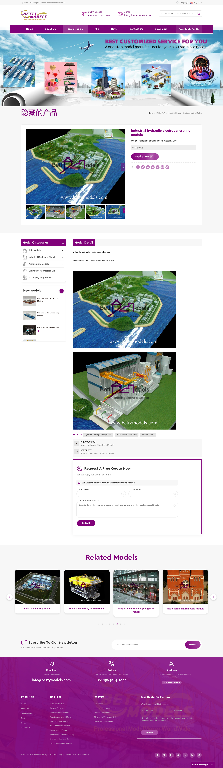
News (114, 29)
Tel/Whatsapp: (136, 489)
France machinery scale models (37, 608)
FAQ (97, 29)
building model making (59, 721)
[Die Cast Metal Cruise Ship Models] (29, 315)
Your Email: (84, 489)
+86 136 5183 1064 (99, 15)
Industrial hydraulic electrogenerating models (112, 483)
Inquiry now (142, 156)
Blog (60, 754)
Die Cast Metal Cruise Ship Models (48, 314)
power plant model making (127, 435)
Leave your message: (88, 501)
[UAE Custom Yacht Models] (29, 330)
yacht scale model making (61, 743)
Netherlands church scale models (136, 608)
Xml (74, 754)
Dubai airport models (185, 608)
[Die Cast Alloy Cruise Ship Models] (29, 301)
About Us (50, 29)
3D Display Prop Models (40, 278)
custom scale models (59, 708)
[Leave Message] (212, 765)
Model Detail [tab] (83, 242)
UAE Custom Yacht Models (48, 327)
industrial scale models (59, 713)
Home (29, 29)
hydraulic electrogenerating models (98, 435)
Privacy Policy (83, 754)
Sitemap (67, 754)
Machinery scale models (60, 726)
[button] (123, 167)
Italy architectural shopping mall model (87, 610)
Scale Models (75, 29)
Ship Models (35, 250)
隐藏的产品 (161, 113)
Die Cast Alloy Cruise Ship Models (47, 299)
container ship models (59, 739)
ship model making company (62, 734)
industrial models (148, 435)
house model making (58, 730)
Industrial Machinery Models (42, 257)
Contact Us (136, 29)
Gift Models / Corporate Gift (42, 271)
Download (161, 29)
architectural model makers (61, 717)
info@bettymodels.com (138, 15)
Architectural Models (39, 264)
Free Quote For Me (189, 29)
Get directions (171, 682)
